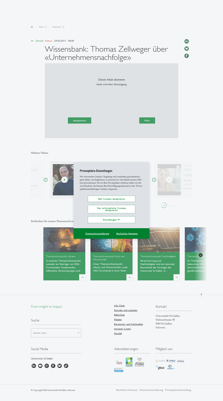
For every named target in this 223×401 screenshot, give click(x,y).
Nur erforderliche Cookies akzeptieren (111, 209)
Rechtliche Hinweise (127, 233)
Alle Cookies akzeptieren (111, 198)
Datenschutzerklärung (97, 233)
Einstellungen (110, 219)
